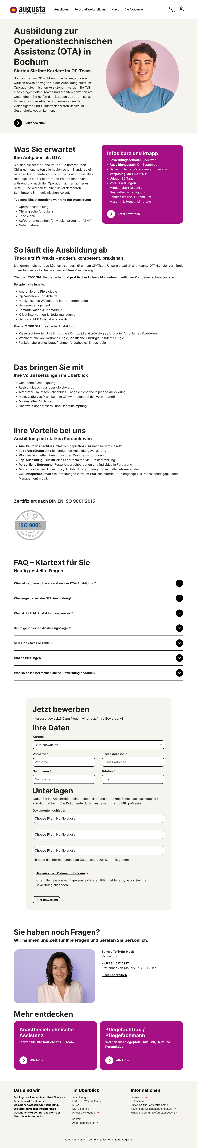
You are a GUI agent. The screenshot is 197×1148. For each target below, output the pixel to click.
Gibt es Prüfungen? (28, 658)
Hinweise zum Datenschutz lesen (60, 873)
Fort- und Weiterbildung (86, 1101)
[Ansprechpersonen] (181, 9)
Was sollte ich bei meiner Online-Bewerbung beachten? (55, 673)
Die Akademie (80, 1108)
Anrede (38, 737)
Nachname (42, 771)
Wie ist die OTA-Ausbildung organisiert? (43, 613)
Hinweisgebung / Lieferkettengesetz (153, 1112)
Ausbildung (79, 1097)
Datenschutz (138, 1101)
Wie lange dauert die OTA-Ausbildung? (43, 598)
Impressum (137, 1097)
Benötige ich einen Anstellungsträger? (42, 628)
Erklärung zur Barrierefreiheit (148, 1104)
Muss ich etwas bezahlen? (33, 643)
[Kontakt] (172, 9)
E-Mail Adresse (114, 754)
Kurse (75, 1104)
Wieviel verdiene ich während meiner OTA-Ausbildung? (55, 583)
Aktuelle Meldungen (84, 1112)
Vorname (41, 754)
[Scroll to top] (189, 1140)
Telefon (108, 771)
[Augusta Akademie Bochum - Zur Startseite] (28, 10)
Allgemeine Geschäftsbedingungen (152, 1108)
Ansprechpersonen (83, 1122)
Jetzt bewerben (35, 123)
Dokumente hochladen (49, 810)
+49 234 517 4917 (115, 963)
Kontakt (76, 1118)
